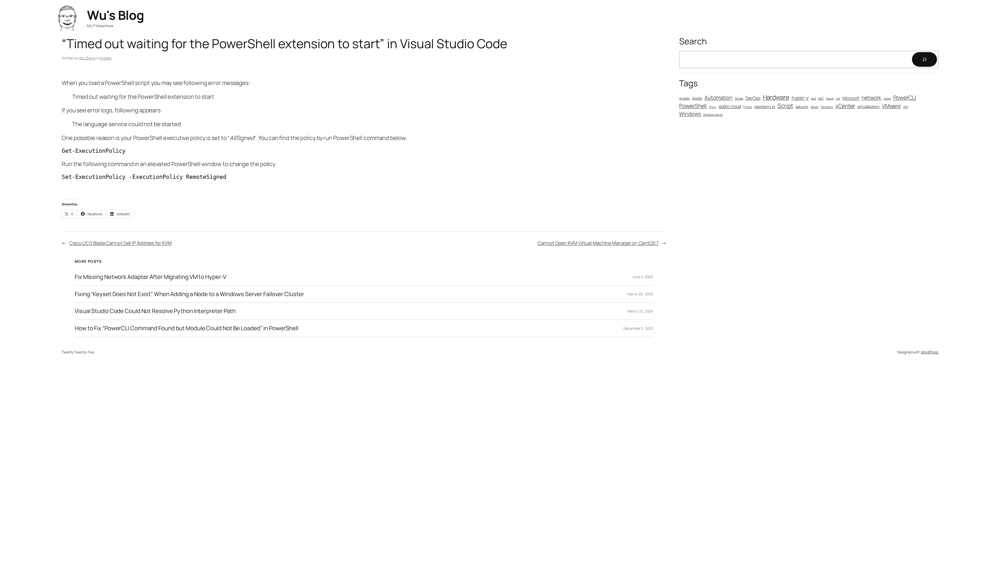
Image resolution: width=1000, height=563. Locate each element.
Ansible (684, 98)
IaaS (813, 98)
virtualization (868, 106)
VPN (905, 107)
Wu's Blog (115, 15)
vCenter (845, 105)
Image (830, 98)
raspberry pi (764, 106)
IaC (821, 98)
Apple (697, 98)
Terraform (827, 107)
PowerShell (693, 105)
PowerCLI (904, 97)
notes (887, 98)
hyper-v (800, 97)
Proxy (712, 107)
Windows (690, 113)
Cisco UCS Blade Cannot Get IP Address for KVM (120, 243)
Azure (739, 98)
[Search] (924, 59)
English (105, 58)
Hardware (776, 97)
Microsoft (850, 98)
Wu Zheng (87, 58)
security (802, 106)
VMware (891, 105)
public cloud (730, 106)
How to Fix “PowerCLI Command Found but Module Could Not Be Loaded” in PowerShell (186, 328)
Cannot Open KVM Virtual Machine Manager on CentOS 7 (598, 243)
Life (838, 98)
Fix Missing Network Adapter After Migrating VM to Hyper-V (150, 277)
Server (814, 107)
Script (785, 106)
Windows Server (713, 115)
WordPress (929, 352)
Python (747, 107)
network (871, 97)
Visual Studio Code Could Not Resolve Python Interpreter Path (155, 311)
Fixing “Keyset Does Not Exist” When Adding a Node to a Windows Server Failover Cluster (189, 294)
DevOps (753, 98)
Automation (718, 97)
